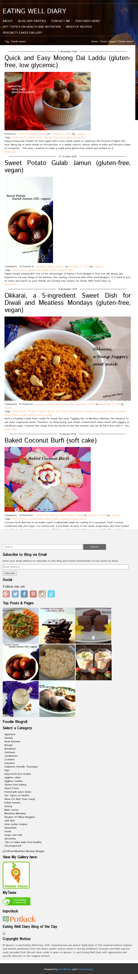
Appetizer (10, 734)
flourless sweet (37, 411)
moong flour (51, 137)
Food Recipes (85, 969)
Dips (7, 770)
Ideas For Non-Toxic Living (19, 799)
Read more (10, 152)
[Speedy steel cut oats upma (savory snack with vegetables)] (21, 626)
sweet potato (65, 270)
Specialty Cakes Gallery (22, 33)
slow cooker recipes (15, 824)
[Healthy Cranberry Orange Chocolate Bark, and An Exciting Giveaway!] (57, 626)
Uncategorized (12, 846)
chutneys (9, 752)
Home (94, 41)
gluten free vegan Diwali (61, 411)
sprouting (9, 838)
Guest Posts (11, 788)
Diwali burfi (36, 519)
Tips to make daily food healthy (23, 842)
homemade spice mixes (17, 792)
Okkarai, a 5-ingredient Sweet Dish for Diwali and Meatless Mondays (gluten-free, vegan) (67, 303)
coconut (23, 519)
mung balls (65, 137)
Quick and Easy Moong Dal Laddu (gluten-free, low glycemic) (67, 62)
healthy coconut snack (73, 519)
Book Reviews (12, 741)
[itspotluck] (19, 919)
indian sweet (35, 137)
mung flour (79, 137)
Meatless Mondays (76, 404)
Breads (8, 745)
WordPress (65, 969)
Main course (11, 810)
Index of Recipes (79, 27)
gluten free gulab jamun (42, 270)
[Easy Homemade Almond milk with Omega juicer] (21, 699)
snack (91, 404)
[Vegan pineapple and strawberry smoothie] (94, 662)
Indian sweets (38, 134)
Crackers (9, 759)
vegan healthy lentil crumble (36, 415)
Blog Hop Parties (32, 21)
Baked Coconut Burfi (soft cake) (50, 440)
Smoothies (10, 828)
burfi (14, 519)
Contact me (60, 21)
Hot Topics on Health (16, 795)
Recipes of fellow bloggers (19, 817)
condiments (11, 756)
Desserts (23, 134)
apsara (82, 134)
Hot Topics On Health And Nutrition (32, 27)
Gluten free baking (46, 515)
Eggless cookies (13, 781)
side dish (9, 820)
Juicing (8, 806)
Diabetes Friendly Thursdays (21, 767)
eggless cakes (12, 777)
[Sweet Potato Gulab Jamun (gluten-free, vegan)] (21, 662)
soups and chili (13, 835)
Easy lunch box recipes (17, 774)
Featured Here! (87, 21)
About (8, 21)
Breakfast (10, 749)
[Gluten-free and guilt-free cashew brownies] (93, 626)
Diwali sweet (19, 137)
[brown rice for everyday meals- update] (57, 662)
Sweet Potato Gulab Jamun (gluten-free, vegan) (67, 167)
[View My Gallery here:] (16, 875)
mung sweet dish (104, 411)
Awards (8, 738)
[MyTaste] (16, 902)
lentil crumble (85, 411)
